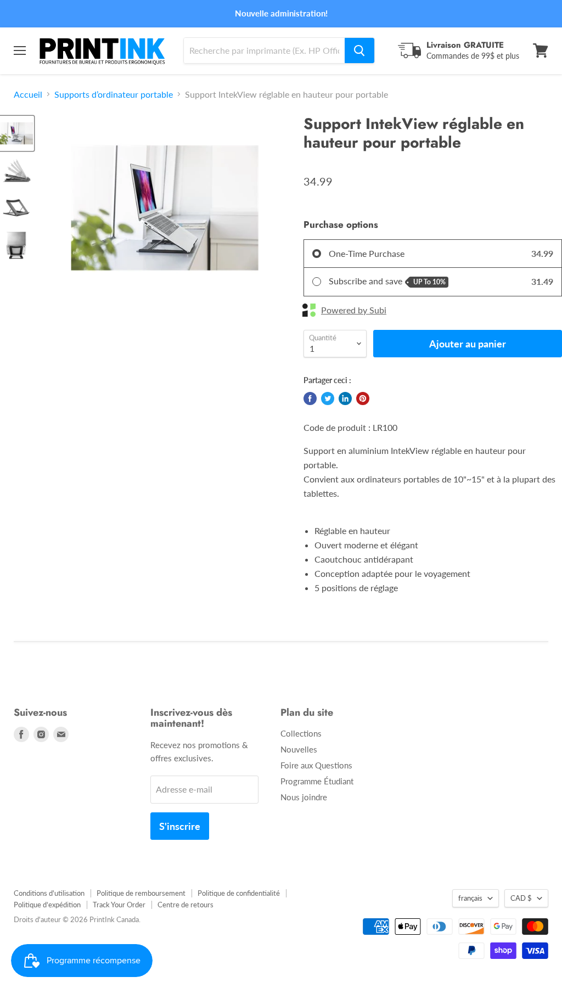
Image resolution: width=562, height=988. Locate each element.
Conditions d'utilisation (49, 893)
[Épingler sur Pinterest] (362, 398)
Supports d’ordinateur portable (113, 94)
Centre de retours (185, 904)
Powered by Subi (353, 310)
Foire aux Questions (316, 765)
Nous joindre (303, 797)
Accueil (28, 94)
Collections (301, 733)
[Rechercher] (359, 50)
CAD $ (521, 898)
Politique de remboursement (141, 893)
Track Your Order (119, 904)
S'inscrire (179, 826)
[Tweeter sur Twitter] (327, 398)
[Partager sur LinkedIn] (345, 398)
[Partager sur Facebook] (310, 398)
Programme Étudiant (316, 781)
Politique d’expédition (47, 904)
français (470, 898)
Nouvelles (298, 749)
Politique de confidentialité (239, 893)
